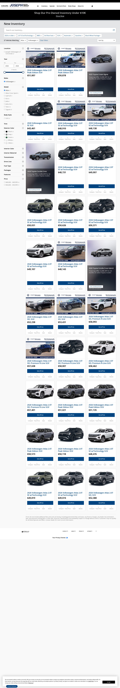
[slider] (5, 72)
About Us (81, 6)
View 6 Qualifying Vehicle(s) (34, 190)
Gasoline (79, 35)
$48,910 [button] (62, 128)
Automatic (68, 35)
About (73, 531)
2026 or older (10, 35)
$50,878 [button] (62, 75)
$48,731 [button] (62, 172)
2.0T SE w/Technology (26, 35)
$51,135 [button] (93, 410)
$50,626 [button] (62, 225)
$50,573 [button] (31, 454)
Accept (108, 682)
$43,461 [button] (31, 128)
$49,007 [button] (93, 172)
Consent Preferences (11, 686)
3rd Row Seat (49, 35)
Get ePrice (40, 89)
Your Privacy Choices (59, 537)
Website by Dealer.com (25, 532)
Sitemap (89, 531)
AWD (39, 35)
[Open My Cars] (92, 6)
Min (5, 63)
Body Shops (72, 6)
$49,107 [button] (31, 269)
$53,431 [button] (62, 322)
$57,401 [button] (31, 410)
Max (15, 63)
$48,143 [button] (62, 269)
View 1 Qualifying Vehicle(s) (96, 93)
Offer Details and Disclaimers (95, 95)
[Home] (5, 6)
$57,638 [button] (31, 366)
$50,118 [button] (62, 454)
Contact (65, 531)
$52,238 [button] (31, 322)
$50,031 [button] (31, 225)
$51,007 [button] (31, 75)
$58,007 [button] (62, 366)
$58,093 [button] (93, 321)
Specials (52, 6)
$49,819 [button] (31, 497)
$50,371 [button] (93, 225)
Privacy (81, 531)
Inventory (44, 6)
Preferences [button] (30, 683)
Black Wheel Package (93, 35)
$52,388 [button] (93, 497)
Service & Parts (61, 6)
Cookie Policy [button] (91, 681)
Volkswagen (32, 40)
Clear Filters (44, 40)
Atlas (22, 40)
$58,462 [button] (93, 366)
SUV (59, 35)
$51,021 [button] (62, 410)
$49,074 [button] (62, 497)
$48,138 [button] (93, 128)
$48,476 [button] (93, 454)
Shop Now (60, 16)
